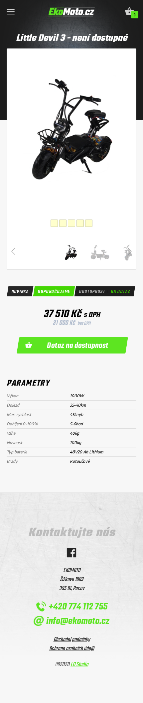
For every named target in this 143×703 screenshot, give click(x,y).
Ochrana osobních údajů (71, 648)
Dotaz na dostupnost (77, 346)
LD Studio (79, 665)
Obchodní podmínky (72, 639)
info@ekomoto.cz (78, 621)
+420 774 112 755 (77, 607)
